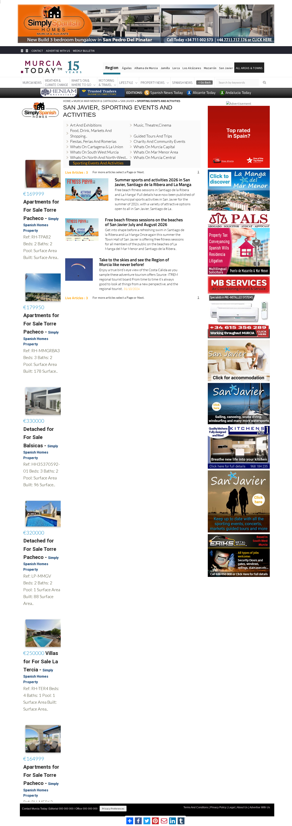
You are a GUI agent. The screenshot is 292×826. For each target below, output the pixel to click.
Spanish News (182, 82)
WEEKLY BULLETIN (83, 51)
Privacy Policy (218, 807)
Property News (153, 82)
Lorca (176, 68)
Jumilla (165, 68)
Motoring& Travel (106, 82)
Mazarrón (210, 68)
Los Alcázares (192, 68)
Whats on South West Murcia (94, 145)
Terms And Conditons (195, 807)
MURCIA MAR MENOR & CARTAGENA (96, 101)
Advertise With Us (259, 807)
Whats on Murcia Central (154, 150)
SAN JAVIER (127, 101)
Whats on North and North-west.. (98, 150)
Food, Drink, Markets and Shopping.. (91, 126)
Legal (231, 807)
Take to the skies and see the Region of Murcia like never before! (134, 255)
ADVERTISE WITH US (58, 51)
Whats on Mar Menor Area (156, 145)
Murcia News (32, 82)
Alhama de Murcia (146, 68)
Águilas (127, 68)
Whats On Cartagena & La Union (96, 139)
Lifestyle (126, 82)
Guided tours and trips (153, 128)
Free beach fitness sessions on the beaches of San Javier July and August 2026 (144, 215)
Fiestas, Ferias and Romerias (93, 134)
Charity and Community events (159, 134)
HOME (67, 101)
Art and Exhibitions (86, 118)
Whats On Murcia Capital (154, 139)
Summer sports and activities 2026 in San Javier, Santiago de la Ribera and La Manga (153, 175)
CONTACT (37, 51)
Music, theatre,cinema (152, 118)
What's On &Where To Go (81, 82)
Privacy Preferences (113, 808)
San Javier (226, 68)
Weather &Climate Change (56, 82)
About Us (242, 807)
